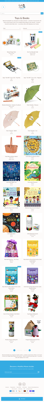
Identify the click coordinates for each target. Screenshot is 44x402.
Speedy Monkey (11, 106)
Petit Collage (33, 262)
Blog (24, 388)
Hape (11, 79)
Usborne (32, 157)
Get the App (20, 388)
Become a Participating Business (33, 387)
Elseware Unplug (11, 53)
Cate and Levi (32, 315)
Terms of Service (14, 388)
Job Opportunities (29, 388)
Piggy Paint (11, 260)
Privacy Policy (24, 387)
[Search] (42, 13)
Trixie (32, 106)
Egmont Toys (11, 157)
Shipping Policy (12, 387)
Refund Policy (19, 387)
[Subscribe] (38, 372)
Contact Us (7, 387)
